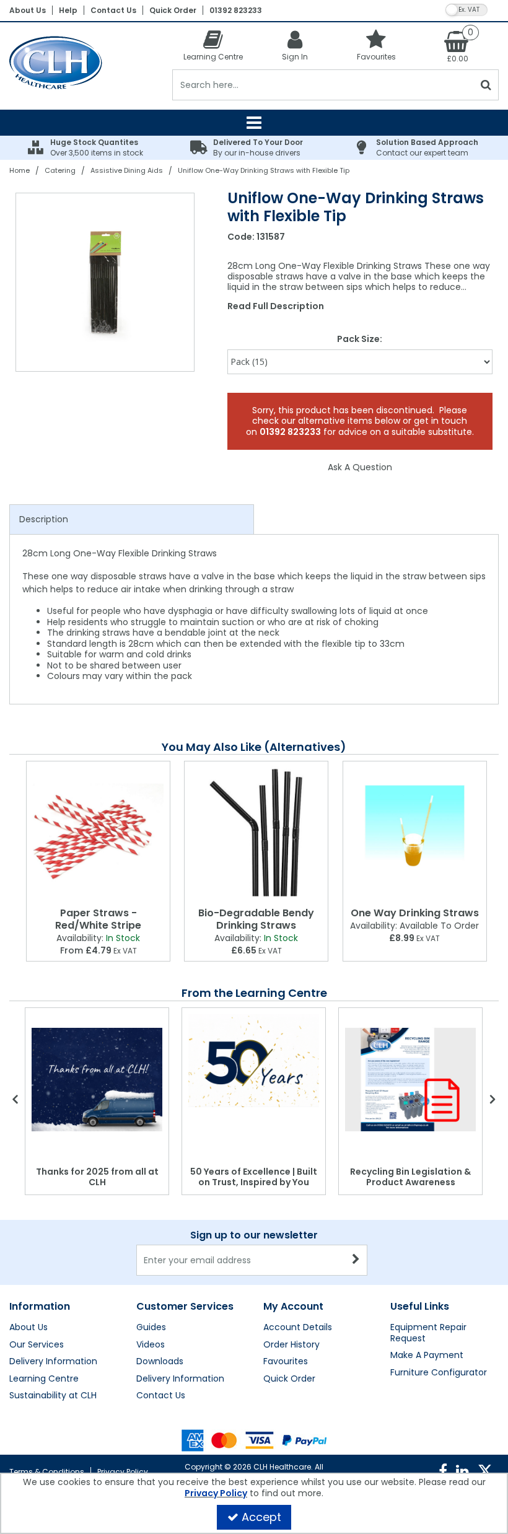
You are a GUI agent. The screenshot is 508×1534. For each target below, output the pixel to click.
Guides (151, 1327)
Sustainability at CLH (53, 1395)
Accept (261, 1517)
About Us (27, 10)
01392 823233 (235, 10)
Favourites (285, 1361)
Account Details (297, 1327)
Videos (150, 1345)
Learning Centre (44, 1379)
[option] (105, 282)
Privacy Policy (122, 1471)
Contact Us (113, 10)
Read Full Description (275, 306)
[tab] (131, 519)
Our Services (36, 1345)
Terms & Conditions (46, 1471)
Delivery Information (53, 1361)
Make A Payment (426, 1355)
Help (68, 10)
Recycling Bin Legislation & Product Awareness (410, 1177)
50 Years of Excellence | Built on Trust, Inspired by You (253, 1177)
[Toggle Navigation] (254, 122)
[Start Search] (487, 84)
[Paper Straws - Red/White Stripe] (98, 831)
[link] (443, 1471)
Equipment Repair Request (428, 1333)
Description (43, 519)
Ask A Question (360, 467)
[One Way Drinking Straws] (414, 831)
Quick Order (172, 10)
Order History (291, 1345)
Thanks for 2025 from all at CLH (97, 1177)
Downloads (159, 1361)
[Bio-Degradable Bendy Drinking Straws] (256, 831)
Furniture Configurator (438, 1372)
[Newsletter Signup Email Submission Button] (356, 1260)
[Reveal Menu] (254, 123)
